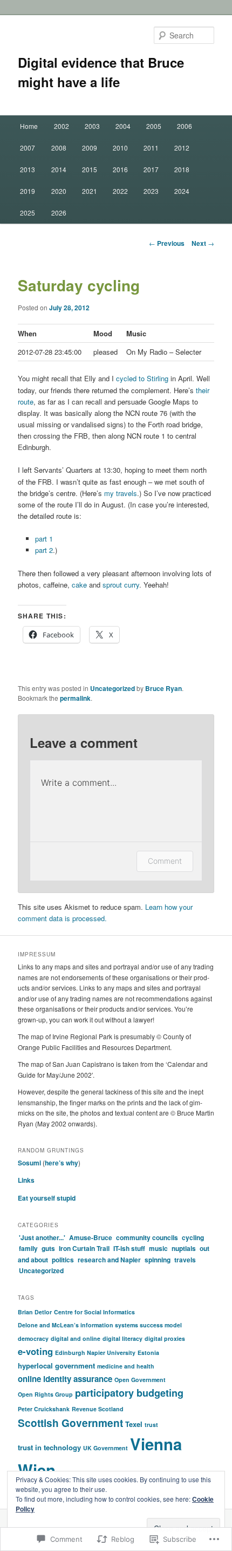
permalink (75, 698)
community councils (147, 1237)
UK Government (105, 1448)
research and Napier (109, 1260)
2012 (181, 147)
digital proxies (165, 1338)
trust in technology (49, 1447)
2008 (58, 147)
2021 (89, 190)
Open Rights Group (45, 1394)
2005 (153, 126)
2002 (61, 126)
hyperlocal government (56, 1365)
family (28, 1248)
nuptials (184, 1248)
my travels (120, 493)
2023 (151, 190)
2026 (58, 212)
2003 (92, 126)
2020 (58, 190)
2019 (27, 190)
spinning (157, 1260)
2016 (120, 169)
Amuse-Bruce (90, 1237)
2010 (120, 147)
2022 (120, 190)
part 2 (44, 550)
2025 (27, 212)
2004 (123, 126)
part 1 (44, 538)
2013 (27, 169)
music (158, 1248)
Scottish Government (70, 1423)
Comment (165, 860)
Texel (133, 1424)
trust (151, 1424)
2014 (58, 169)
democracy (33, 1338)
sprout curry (121, 584)
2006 (184, 126)
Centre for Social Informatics (94, 1312)
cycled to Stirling (142, 378)
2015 (89, 169)
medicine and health (125, 1366)
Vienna (156, 1443)
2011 (151, 147)
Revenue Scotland (98, 1409)
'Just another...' (42, 1237)
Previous (167, 243)
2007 (27, 147)
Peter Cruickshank (44, 1409)
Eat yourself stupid (47, 1198)
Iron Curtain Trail (84, 1248)
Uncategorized (112, 688)
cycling (193, 1237)
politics (63, 1260)
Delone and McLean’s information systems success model (100, 1325)
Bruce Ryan (163, 688)
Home (29, 126)
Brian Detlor (35, 1312)
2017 (151, 169)
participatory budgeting (129, 1393)
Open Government (140, 1380)
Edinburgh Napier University (95, 1352)
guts (48, 1248)
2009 (89, 147)
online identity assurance (65, 1379)
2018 (181, 169)
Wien (37, 1469)
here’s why (61, 1163)
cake (79, 584)
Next (203, 243)
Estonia (148, 1352)
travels (185, 1260)
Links (26, 1180)
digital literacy (122, 1338)
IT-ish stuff (129, 1248)
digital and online (75, 1338)
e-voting (35, 1351)
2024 (181, 190)
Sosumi (29, 1163)
